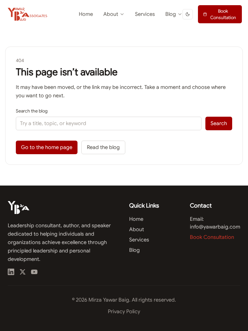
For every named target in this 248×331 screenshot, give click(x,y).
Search (219, 123)
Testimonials (99, 30)
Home (86, 14)
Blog (170, 14)
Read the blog (103, 147)
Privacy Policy (124, 311)
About (110, 14)
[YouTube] (34, 272)
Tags (151, 42)
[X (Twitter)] (22, 272)
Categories (158, 30)
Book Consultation (223, 14)
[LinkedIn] (11, 272)
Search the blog (31, 111)
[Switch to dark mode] (187, 14)
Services (145, 14)
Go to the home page (46, 147)
